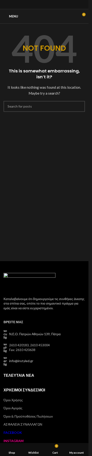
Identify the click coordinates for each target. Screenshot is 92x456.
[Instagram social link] (44, 4)
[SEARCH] (79, 106)
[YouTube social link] (50, 4)
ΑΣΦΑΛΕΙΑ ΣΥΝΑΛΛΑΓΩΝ (23, 424)
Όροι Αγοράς (13, 408)
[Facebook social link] (38, 4)
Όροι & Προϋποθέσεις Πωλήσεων (28, 416)
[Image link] (29, 282)
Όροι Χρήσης (13, 400)
